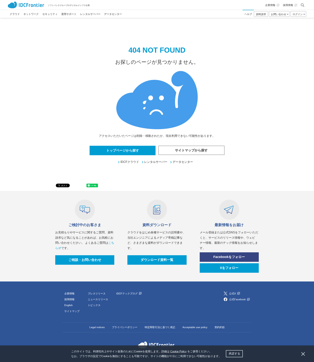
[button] (222, 356)
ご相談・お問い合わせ (85, 260)
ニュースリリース (98, 299)
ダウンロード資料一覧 (157, 260)
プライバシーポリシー (124, 327)
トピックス (94, 305)
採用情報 (69, 299)
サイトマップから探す (191, 150)
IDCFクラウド (129, 161)
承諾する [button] (234, 353)
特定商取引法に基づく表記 (160, 327)
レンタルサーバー (155, 161)
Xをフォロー (229, 268)
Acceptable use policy (194, 327)
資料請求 (261, 14)
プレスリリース (97, 293)
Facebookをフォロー (229, 257)
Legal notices (97, 327)
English (68, 305)
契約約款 (220, 327)
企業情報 (69, 293)
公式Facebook (237, 299)
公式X (233, 293)
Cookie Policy (178, 351)
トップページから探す (122, 150)
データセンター (183, 161)
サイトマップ (72, 311)
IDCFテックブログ (127, 293)
